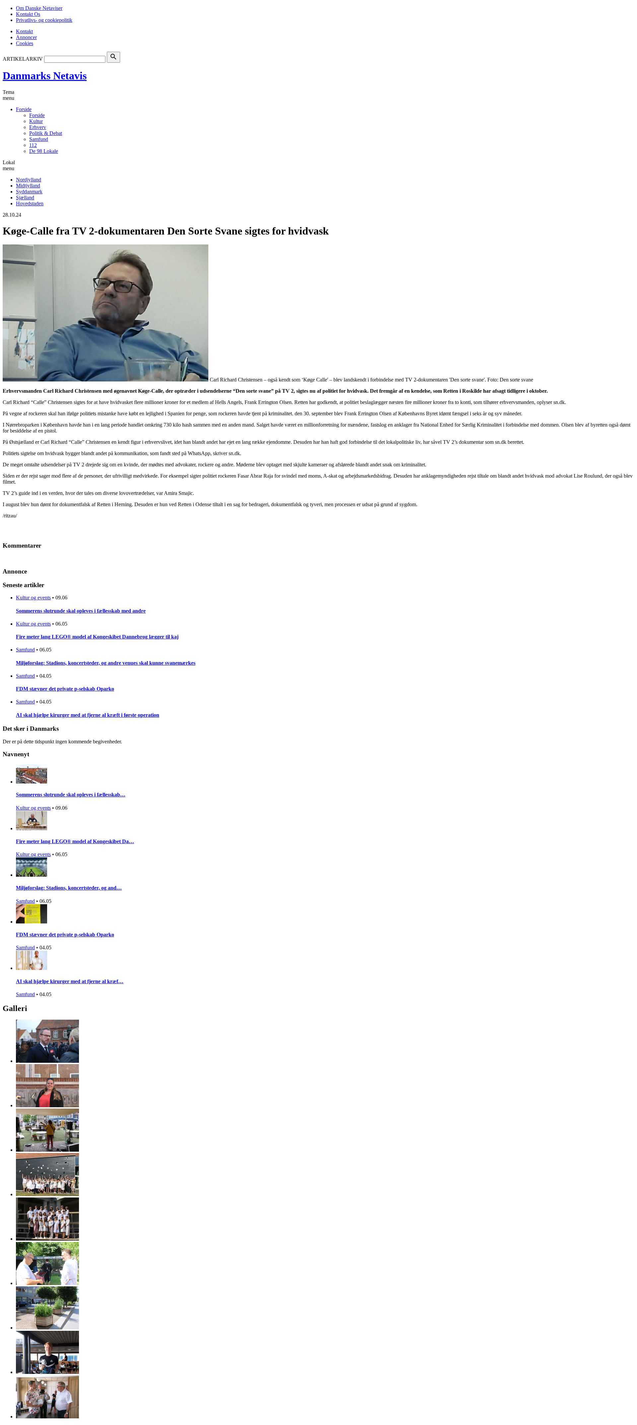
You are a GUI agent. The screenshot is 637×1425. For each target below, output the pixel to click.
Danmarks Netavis (45, 76)
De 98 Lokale (43, 151)
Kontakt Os (28, 14)
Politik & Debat (45, 133)
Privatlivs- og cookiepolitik (44, 20)
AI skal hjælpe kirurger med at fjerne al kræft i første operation (87, 715)
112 (33, 145)
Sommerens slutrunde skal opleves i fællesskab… (70, 794)
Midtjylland (28, 185)
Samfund (38, 139)
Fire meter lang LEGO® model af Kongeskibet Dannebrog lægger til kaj (97, 637)
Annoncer (26, 37)
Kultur (36, 121)
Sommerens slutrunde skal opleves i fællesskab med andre (81, 611)
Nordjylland (28, 179)
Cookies (24, 43)
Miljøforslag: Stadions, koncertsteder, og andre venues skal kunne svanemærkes (105, 663)
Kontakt (24, 31)
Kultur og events (33, 597)
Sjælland (25, 197)
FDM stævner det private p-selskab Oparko (65, 689)
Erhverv (37, 127)
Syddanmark (29, 191)
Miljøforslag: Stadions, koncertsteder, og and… (69, 888)
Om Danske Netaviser (39, 8)
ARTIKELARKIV (23, 59)
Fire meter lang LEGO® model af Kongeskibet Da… (75, 841)
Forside (24, 109)
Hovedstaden (29, 203)
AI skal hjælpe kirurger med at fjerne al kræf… (69, 981)
